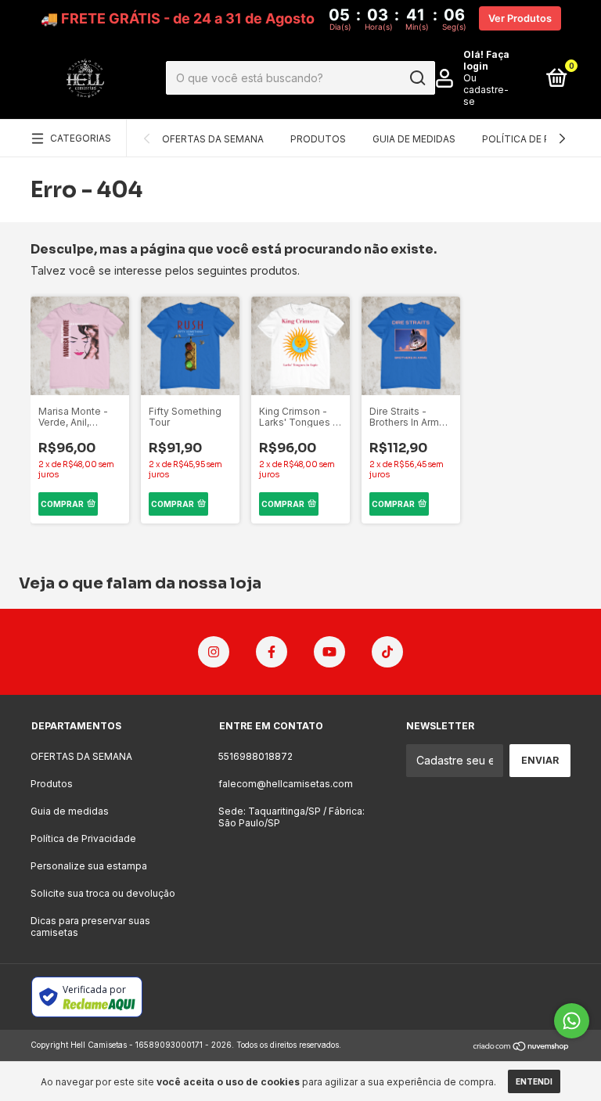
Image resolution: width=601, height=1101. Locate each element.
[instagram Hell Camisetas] (213, 651)
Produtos (318, 139)
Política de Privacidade (83, 838)
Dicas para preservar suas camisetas (90, 926)
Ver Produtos (520, 18)
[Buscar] (417, 78)
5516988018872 (255, 756)
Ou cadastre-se (486, 89)
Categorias (80, 138)
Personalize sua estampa (89, 866)
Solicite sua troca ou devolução (103, 893)
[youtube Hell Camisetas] (329, 651)
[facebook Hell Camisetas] (271, 651)
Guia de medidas (413, 139)
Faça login (486, 60)
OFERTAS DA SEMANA (213, 139)
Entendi (534, 1081)
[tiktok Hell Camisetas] (387, 651)
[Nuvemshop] (521, 1046)
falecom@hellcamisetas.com (285, 784)
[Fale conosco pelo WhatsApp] (571, 1020)
